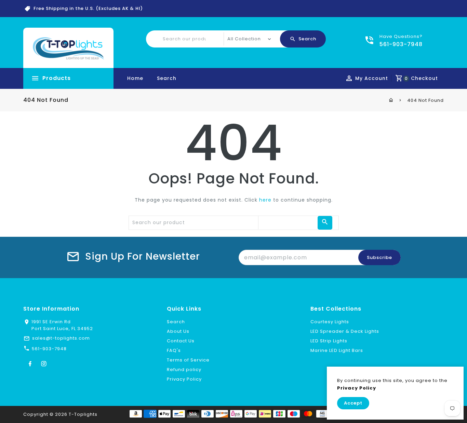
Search (166, 78)
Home (135, 78)
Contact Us (181, 341)
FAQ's (174, 350)
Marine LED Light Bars (336, 350)
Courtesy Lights (329, 321)
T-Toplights (83, 414)
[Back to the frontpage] (391, 100)
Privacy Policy (184, 379)
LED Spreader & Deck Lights (344, 331)
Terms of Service (188, 360)
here (265, 199)
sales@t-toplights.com (61, 338)
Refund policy (184, 369)
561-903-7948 (49, 348)
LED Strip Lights (328, 341)
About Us (178, 331)
